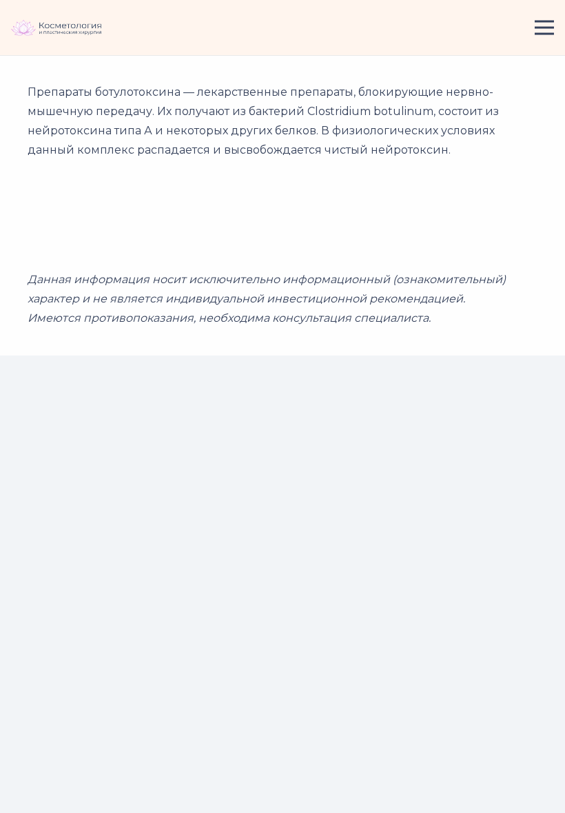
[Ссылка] (56, 28)
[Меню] (544, 27)
